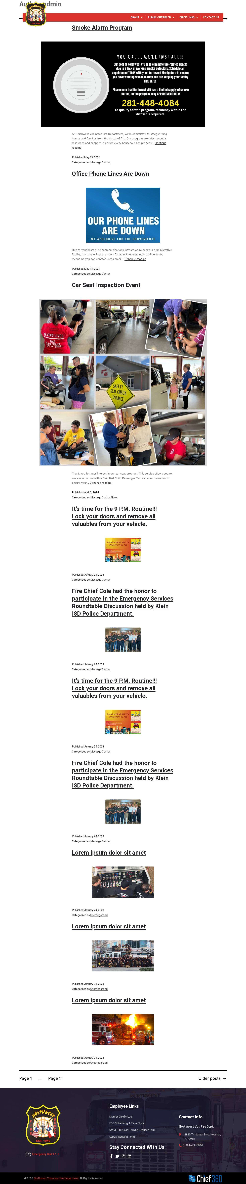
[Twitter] (209, 7)
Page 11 (55, 1078)
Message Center (100, 162)
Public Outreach (159, 17)
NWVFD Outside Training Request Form (132, 1130)
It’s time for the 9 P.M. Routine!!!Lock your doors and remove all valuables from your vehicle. (114, 516)
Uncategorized (99, 915)
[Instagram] (215, 7)
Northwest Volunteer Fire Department (56, 1178)
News (114, 497)
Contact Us (211, 17)
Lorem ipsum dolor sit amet (109, 852)
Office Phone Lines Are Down (110, 173)
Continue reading (135, 259)
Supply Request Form (122, 1136)
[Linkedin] (221, 7)
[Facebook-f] (203, 7)
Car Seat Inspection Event (106, 285)
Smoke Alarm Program (102, 27)
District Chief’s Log (120, 1116)
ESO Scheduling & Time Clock (126, 1123)
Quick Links (187, 17)
